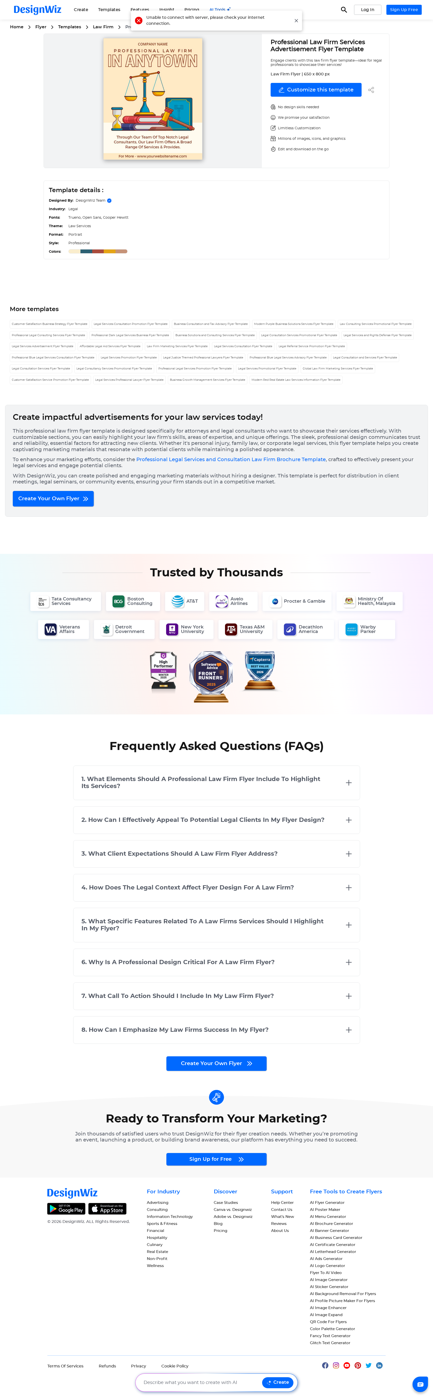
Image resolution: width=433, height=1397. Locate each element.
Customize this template (320, 89)
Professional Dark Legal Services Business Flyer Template (130, 335)
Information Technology (170, 1217)
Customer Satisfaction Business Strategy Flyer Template (49, 324)
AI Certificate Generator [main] (332, 1245)
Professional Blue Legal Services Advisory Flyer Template (288, 357)
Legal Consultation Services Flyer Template (41, 368)
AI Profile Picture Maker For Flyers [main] (342, 1301)
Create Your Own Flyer (49, 498)
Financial (155, 1231)
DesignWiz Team (90, 200)
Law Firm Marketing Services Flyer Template (177, 346)
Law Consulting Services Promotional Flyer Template (376, 324)
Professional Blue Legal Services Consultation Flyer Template (53, 357)
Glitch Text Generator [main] (330, 1343)
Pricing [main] (191, 10)
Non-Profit (157, 1259)
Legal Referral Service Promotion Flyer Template (312, 346)
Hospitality (157, 1238)
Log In (367, 10)
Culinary (154, 1245)
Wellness (155, 1266)
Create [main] (81, 10)
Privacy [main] (138, 1366)
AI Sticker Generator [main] (329, 1287)
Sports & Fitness (162, 1224)
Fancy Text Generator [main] (330, 1336)
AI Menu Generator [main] (328, 1217)
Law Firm (103, 27)
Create (281, 1382)
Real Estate (157, 1252)
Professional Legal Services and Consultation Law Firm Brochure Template (231, 459)
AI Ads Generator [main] (326, 1259)
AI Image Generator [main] (329, 1280)
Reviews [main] (279, 1224)
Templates (109, 10)
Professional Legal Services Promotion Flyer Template (195, 368)
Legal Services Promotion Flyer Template (129, 357)
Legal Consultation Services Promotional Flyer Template (299, 335)
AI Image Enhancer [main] (328, 1308)
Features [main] (140, 10)
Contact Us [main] (281, 1210)
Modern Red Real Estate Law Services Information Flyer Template (296, 379)
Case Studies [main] (226, 1203)
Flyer (40, 27)
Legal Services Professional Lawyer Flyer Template (129, 379)
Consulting (157, 1210)
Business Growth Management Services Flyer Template (207, 379)
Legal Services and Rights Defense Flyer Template (378, 335)
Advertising (157, 1203)
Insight (167, 10)
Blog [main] (218, 1224)
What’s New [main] (282, 1217)
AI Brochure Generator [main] (331, 1224)
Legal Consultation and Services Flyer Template (365, 357)
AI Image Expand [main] (326, 1315)
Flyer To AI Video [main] (326, 1273)
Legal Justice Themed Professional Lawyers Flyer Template (203, 357)
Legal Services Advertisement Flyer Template (42, 346)
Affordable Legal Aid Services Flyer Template (110, 346)
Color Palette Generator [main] (332, 1329)
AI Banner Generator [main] (329, 1231)
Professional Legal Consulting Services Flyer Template (48, 335)
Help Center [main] (282, 1203)
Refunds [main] (107, 1366)
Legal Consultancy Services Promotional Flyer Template (114, 368)
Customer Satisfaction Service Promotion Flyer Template (50, 379)
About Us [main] (280, 1231)
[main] (220, 10)
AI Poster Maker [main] (325, 1210)
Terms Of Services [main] (65, 1366)
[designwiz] (327, 1365)
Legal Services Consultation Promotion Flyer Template (131, 324)
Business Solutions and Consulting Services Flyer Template (215, 335)
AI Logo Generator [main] (327, 1266)
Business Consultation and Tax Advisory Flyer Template (211, 324)
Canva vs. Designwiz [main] (233, 1210)
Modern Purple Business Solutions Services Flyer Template (294, 324)
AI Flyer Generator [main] (327, 1203)
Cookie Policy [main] (174, 1366)
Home (17, 27)
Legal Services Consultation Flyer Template (243, 346)
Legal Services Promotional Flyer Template (267, 368)
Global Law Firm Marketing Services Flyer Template (338, 368)
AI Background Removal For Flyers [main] (343, 1294)
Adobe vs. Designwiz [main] (233, 1217)
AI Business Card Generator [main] (336, 1238)
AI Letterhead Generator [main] (333, 1252)
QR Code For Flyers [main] (328, 1322)
